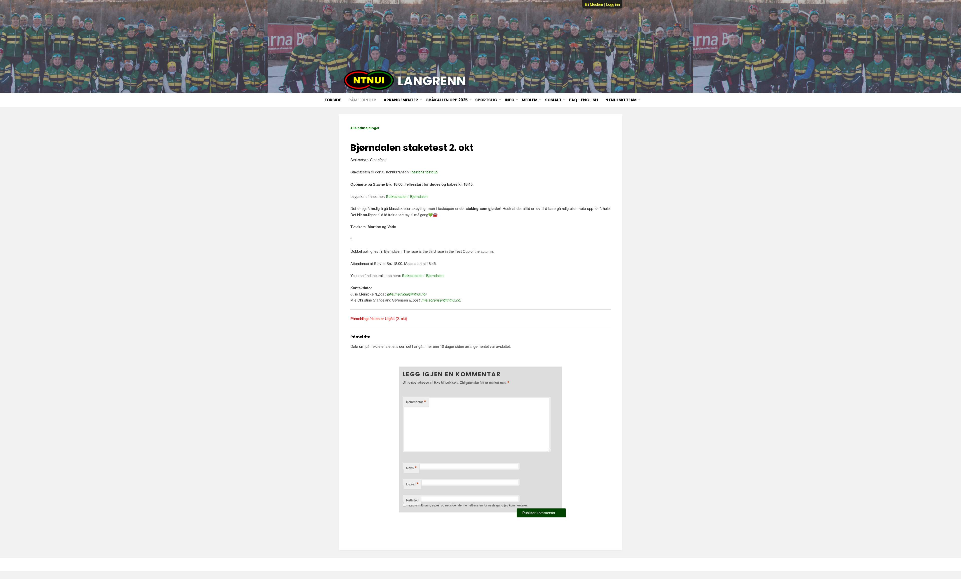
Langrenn (432, 81)
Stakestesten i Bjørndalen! (407, 196)
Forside (333, 100)
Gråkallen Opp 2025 (446, 100)
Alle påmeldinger (365, 128)
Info (509, 100)
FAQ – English (583, 100)
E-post (412, 484)
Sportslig (486, 100)
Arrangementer (401, 100)
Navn (411, 468)
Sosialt (553, 100)
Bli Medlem (594, 4)
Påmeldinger (362, 100)
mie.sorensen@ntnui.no (440, 300)
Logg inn (613, 4)
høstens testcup (424, 171)
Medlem (530, 100)
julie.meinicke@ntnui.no (406, 294)
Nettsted (412, 500)
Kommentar (416, 402)
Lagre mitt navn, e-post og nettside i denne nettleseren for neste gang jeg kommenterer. (468, 505)
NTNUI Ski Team (621, 100)
